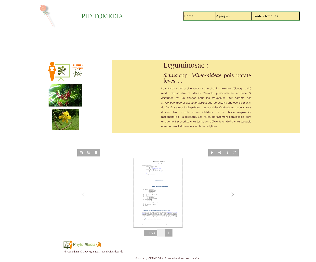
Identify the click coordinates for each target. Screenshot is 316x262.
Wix (197, 258)
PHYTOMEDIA (102, 16)
